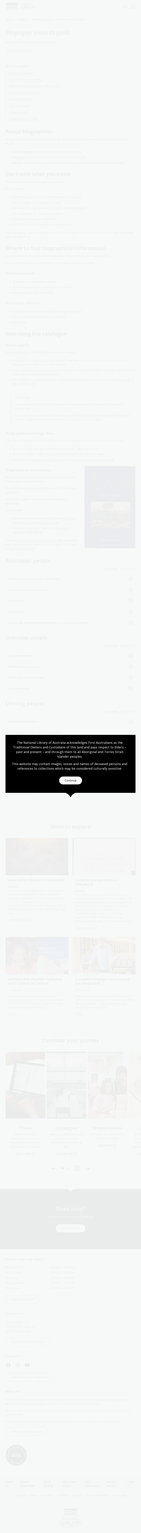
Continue (71, 780)
